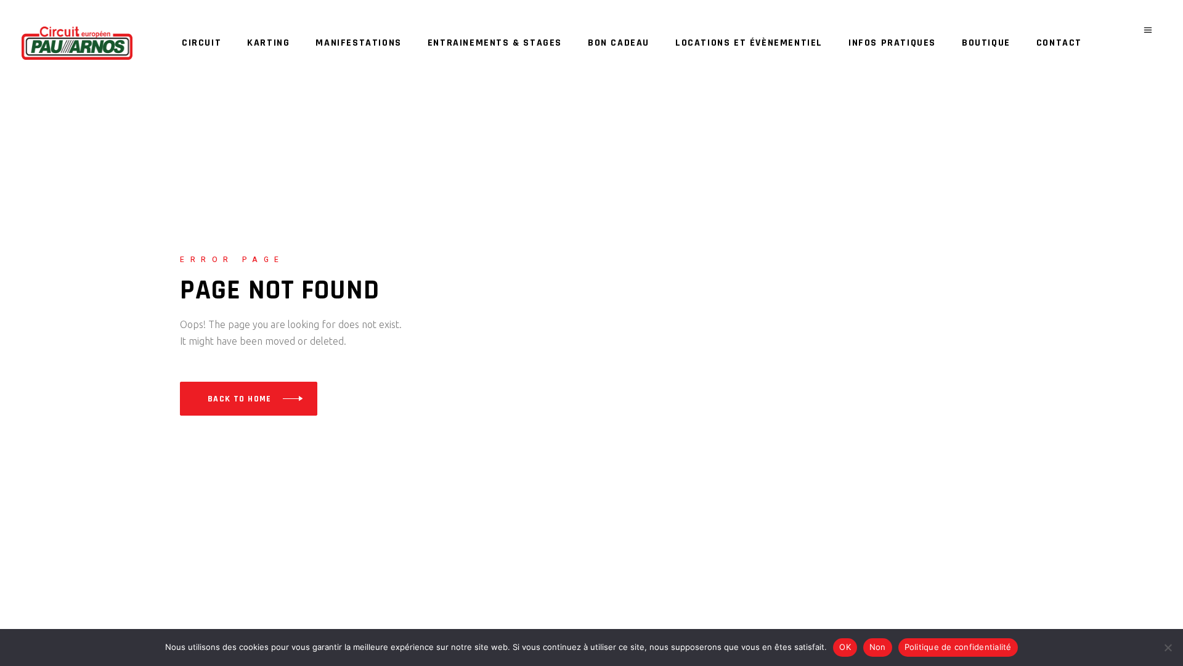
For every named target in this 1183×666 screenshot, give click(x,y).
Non (877, 647)
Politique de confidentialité (958, 647)
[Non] (1167, 647)
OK (845, 647)
